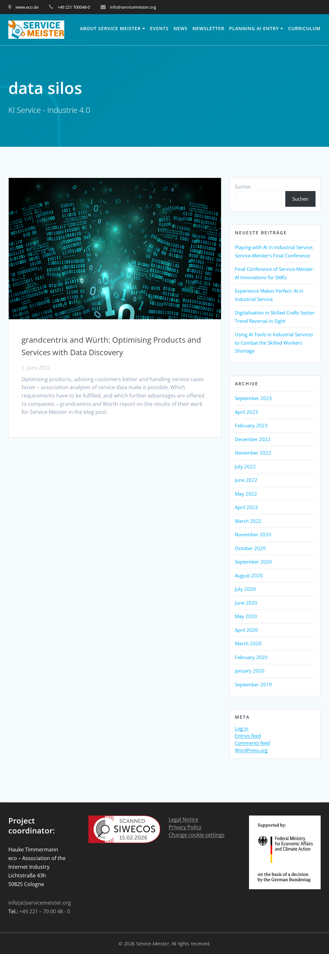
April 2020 (246, 630)
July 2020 (245, 589)
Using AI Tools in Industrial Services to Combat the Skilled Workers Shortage (274, 342)
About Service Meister (110, 28)
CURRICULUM (304, 28)
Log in (241, 728)
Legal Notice (183, 819)
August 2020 (249, 575)
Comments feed (252, 743)
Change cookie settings (197, 835)
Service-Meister (152, 944)
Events (159, 28)
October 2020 (250, 548)
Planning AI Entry (254, 28)
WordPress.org (251, 750)
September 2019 (253, 684)
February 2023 (251, 425)
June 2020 (246, 602)
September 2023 (253, 398)
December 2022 (253, 439)
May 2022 (246, 493)
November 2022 (253, 452)
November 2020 (253, 534)
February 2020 (251, 657)
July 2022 (245, 466)
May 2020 (246, 616)
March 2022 (248, 521)
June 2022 (246, 480)
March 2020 (248, 643)
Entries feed (248, 736)
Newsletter (208, 28)
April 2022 (246, 507)
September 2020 (253, 561)
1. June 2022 (36, 367)
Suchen (243, 186)
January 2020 (249, 670)
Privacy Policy (185, 827)
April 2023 (246, 412)
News (180, 28)
